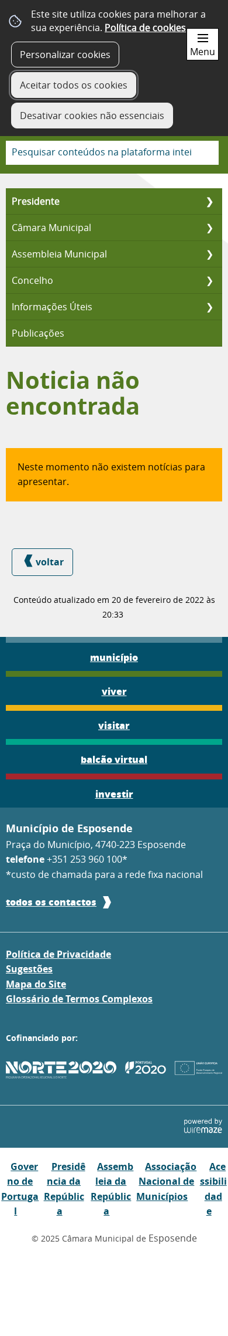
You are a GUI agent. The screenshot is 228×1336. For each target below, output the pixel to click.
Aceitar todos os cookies (73, 85)
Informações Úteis (52, 306)
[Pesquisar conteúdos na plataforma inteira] (205, 153)
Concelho (32, 280)
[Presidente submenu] (209, 201)
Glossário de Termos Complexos (79, 998)
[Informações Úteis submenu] (209, 307)
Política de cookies (145, 27)
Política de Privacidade (58, 954)
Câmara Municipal (51, 227)
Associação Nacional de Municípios (166, 1181)
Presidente (36, 201)
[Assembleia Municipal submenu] (209, 254)
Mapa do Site (36, 984)
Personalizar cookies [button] (65, 54)
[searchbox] (112, 153)
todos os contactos (51, 901)
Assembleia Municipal (59, 253)
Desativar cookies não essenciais (92, 115)
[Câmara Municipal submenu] (209, 227)
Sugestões (29, 968)
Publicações (38, 333)
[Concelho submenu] (209, 280)
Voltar (50, 561)
